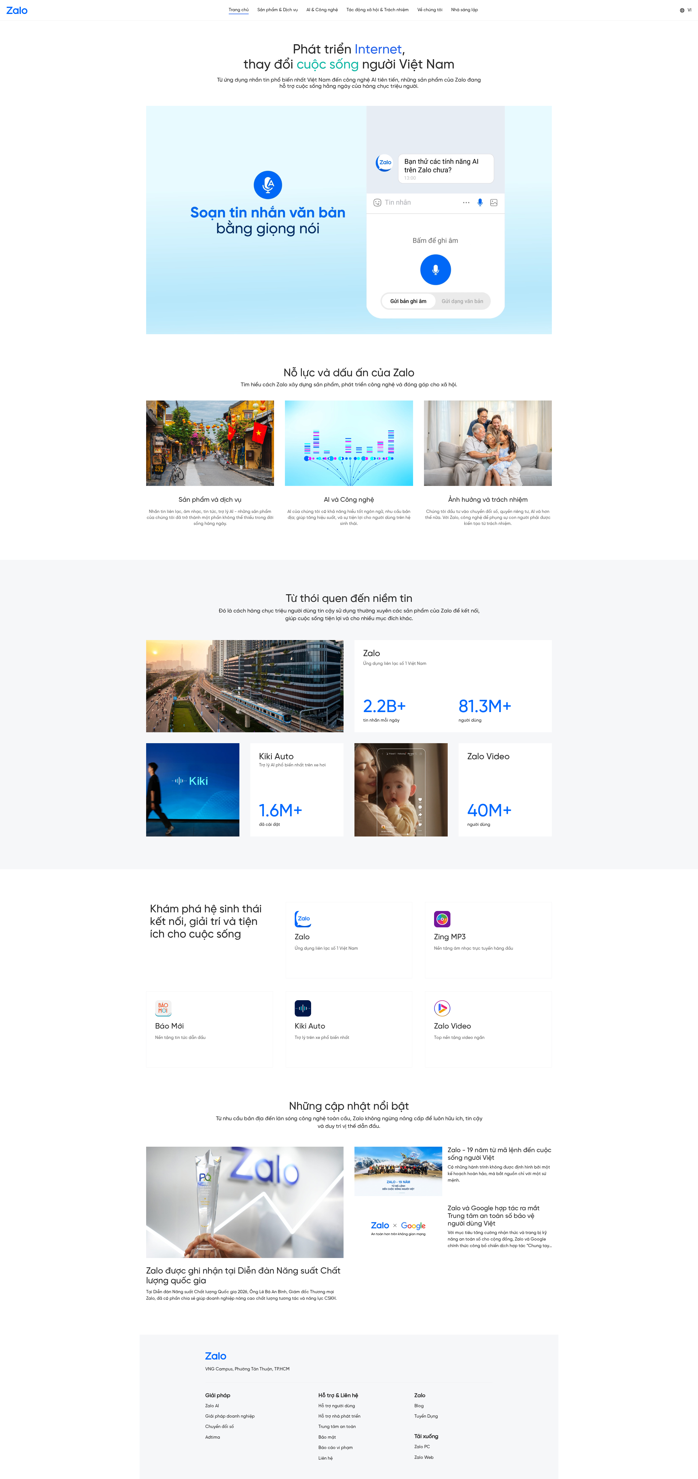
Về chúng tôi (430, 10)
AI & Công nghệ (322, 10)
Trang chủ (239, 10)
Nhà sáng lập (464, 10)
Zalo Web (424, 1457)
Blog (419, 1406)
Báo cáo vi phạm (335, 1447)
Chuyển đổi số (219, 1426)
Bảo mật (327, 1437)
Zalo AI (212, 1406)
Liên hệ (325, 1458)
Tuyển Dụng (426, 1416)
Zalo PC (422, 1447)
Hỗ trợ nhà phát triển (339, 1416)
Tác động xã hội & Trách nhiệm (378, 10)
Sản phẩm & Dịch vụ (277, 10)
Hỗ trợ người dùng (336, 1406)
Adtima (212, 1437)
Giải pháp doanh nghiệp (230, 1416)
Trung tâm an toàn (337, 1426)
